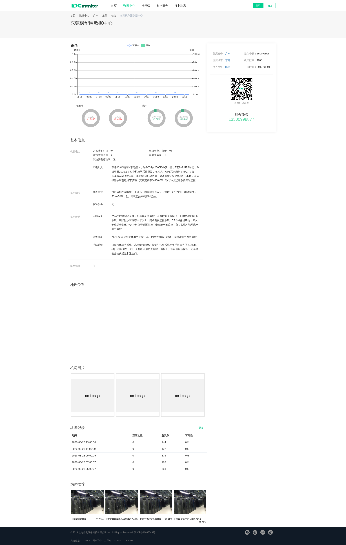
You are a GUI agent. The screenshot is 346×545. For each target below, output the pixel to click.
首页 (114, 5)
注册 (270, 6)
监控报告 (162, 5)
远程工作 (97, 540)
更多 (201, 426)
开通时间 (249, 66)
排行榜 (145, 5)
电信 (113, 15)
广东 (95, 15)
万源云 (107, 540)
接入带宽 (249, 53)
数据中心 (129, 5)
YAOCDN (128, 540)
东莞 (104, 15)
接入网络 (218, 66)
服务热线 (241, 113)
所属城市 (218, 60)
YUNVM (117, 540)
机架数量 (249, 60)
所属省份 (218, 53)
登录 (258, 5)
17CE (87, 540)
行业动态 (180, 5)
